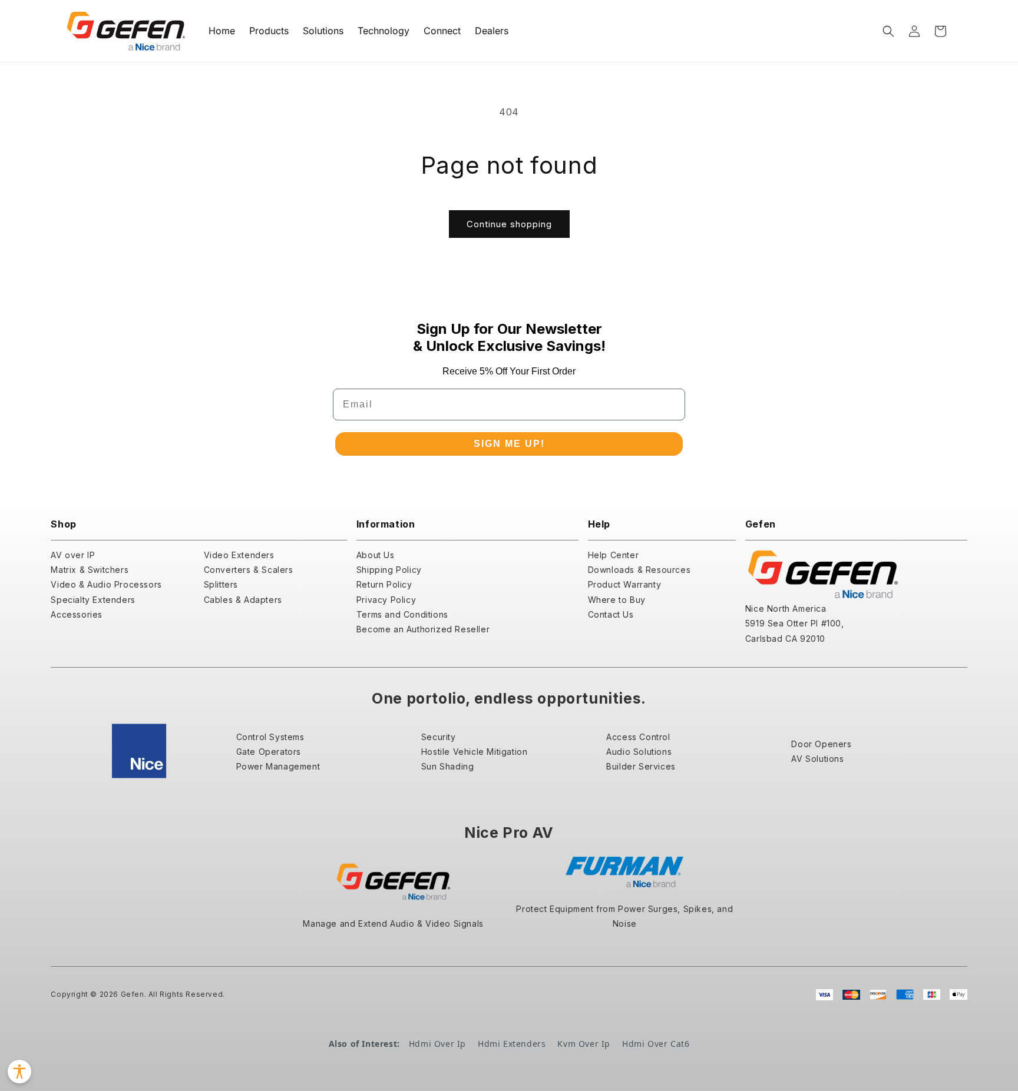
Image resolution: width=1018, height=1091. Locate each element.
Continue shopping (509, 224)
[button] (888, 31)
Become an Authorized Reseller (423, 629)
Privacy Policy (386, 600)
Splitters (221, 584)
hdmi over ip (437, 1043)
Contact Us (611, 614)
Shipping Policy (389, 570)
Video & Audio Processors (106, 584)
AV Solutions (817, 759)
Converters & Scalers (248, 570)
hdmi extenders (512, 1043)
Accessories (77, 614)
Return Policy (384, 584)
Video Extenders (239, 555)
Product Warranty (625, 584)
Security (438, 737)
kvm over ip (583, 1043)
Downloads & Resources (639, 570)
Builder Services (641, 766)
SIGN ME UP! (509, 444)
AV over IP (73, 555)
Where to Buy (617, 600)
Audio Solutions (639, 752)
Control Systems (270, 737)
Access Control (638, 737)
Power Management (278, 766)
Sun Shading (447, 766)
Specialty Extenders (93, 600)
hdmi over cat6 (655, 1043)
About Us (375, 555)
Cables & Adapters (243, 600)
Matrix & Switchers (89, 570)
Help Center (613, 555)
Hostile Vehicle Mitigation (474, 752)
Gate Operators (268, 752)
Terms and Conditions (402, 614)
